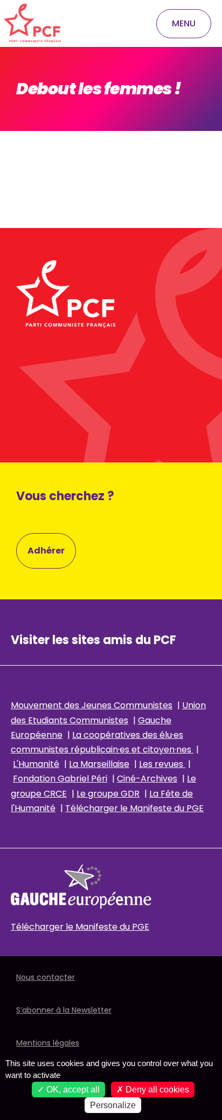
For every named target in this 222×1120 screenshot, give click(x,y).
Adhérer (46, 550)
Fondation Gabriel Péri (60, 778)
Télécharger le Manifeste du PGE (134, 808)
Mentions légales (47, 1043)
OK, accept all (72, 1089)
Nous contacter (45, 977)
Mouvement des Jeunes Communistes (91, 705)
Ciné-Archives (147, 778)
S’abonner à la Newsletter (64, 1010)
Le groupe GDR (108, 793)
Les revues (162, 764)
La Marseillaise (99, 764)
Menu (184, 23)
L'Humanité (36, 764)
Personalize (113, 1105)
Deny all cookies (156, 1089)
